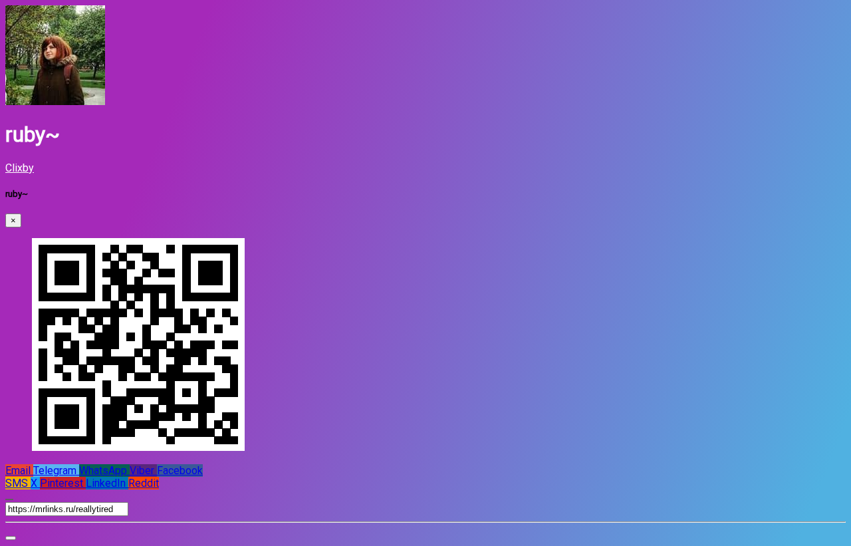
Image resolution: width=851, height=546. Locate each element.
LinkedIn (107, 483)
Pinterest (63, 483)
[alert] (10, 538)
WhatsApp (104, 470)
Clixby (19, 168)
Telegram (56, 470)
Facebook (180, 470)
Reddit (143, 483)
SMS (18, 483)
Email (19, 470)
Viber (143, 470)
